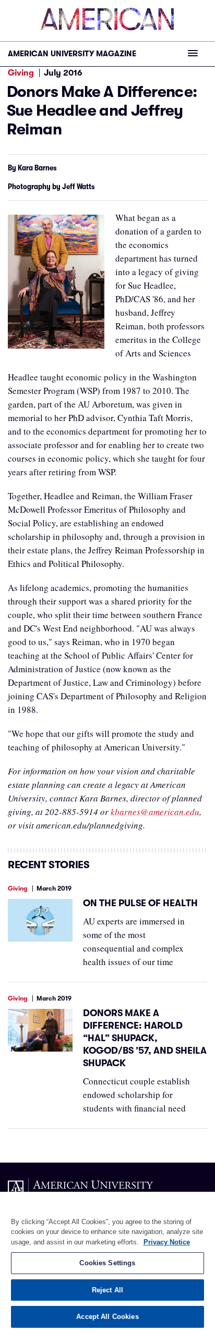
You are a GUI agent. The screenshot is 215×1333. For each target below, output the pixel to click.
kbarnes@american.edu (155, 812)
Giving (21, 73)
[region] (107, 1262)
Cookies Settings (107, 1263)
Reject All (107, 1290)
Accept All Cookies (107, 1316)
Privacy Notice (167, 1242)
